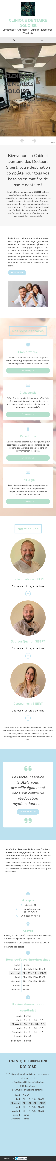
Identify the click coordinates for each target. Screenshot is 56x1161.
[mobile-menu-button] (42, 40)
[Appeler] (14, 40)
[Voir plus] (28, 593)
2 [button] (54, 142)
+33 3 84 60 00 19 (30, 916)
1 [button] (52, 142)
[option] (28, 89)
